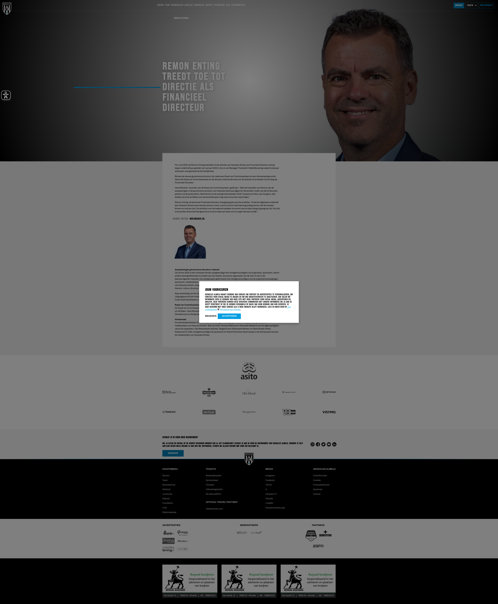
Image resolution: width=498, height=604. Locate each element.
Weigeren (210, 316)
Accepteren (229, 316)
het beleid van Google (230, 309)
